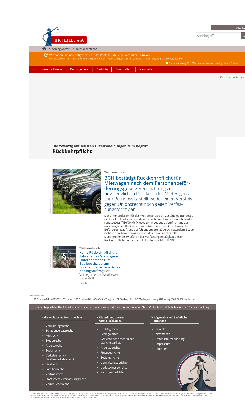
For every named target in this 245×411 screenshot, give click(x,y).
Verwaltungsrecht (57, 326)
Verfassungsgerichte (114, 367)
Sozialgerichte (110, 357)
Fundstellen (123, 69)
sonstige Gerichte (112, 372)
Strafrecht (52, 364)
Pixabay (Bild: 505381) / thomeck (179, 299)
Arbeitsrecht (54, 345)
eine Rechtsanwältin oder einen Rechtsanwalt (150, 395)
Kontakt (161, 329)
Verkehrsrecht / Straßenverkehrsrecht (60, 357)
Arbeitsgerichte (110, 347)
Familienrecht (55, 369)
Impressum (163, 344)
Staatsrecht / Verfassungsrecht (66, 379)
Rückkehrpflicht (86, 49)
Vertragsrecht (54, 374)
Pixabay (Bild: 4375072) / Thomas (54, 299)
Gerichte (102, 69)
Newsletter (146, 69)
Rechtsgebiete (79, 69)
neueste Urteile (52, 69)
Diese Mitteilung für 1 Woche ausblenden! (203, 63)
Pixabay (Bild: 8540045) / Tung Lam (97, 299)
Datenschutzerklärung (170, 339)
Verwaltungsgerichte (114, 362)
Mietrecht (52, 335)
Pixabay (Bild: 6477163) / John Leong (139, 299)
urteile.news (53, 393)
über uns (161, 349)
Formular (92, 397)
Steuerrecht (53, 340)
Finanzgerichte (110, 352)
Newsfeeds (163, 334)
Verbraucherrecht (57, 384)
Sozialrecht (53, 350)
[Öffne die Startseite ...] (77, 36)
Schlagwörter (60, 49)
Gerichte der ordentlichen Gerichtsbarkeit (117, 340)
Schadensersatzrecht (59, 330)
